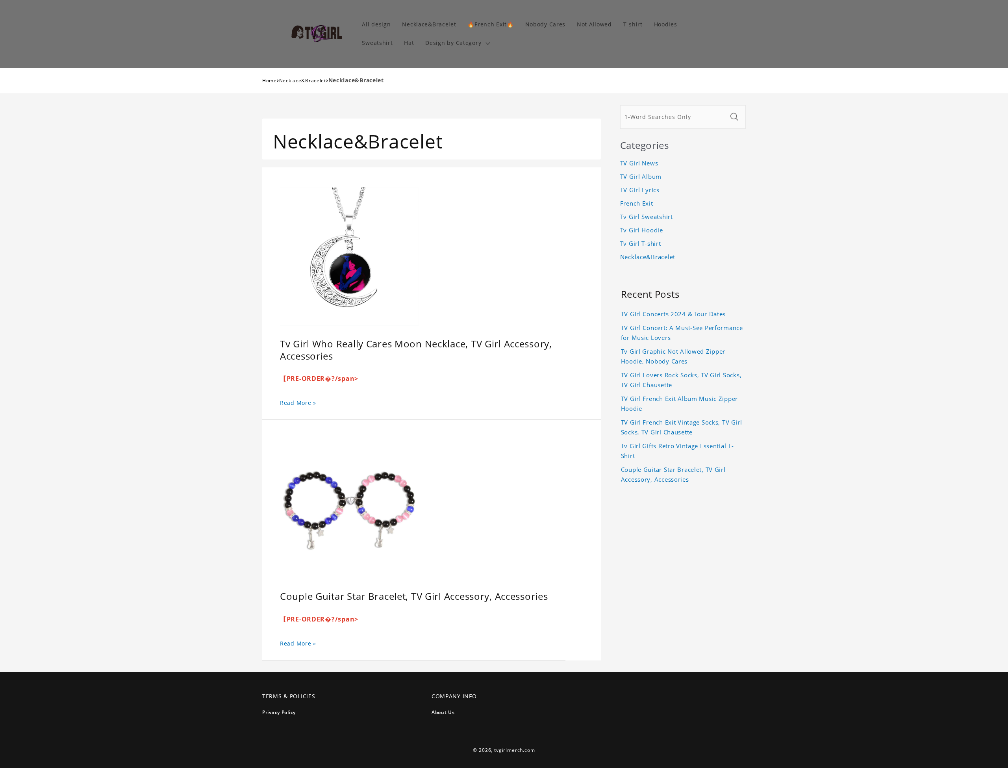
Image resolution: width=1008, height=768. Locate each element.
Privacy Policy (279, 712)
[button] (457, 43)
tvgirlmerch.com (514, 750)
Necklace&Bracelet (302, 80)
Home (269, 80)
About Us (443, 712)
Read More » (298, 402)
